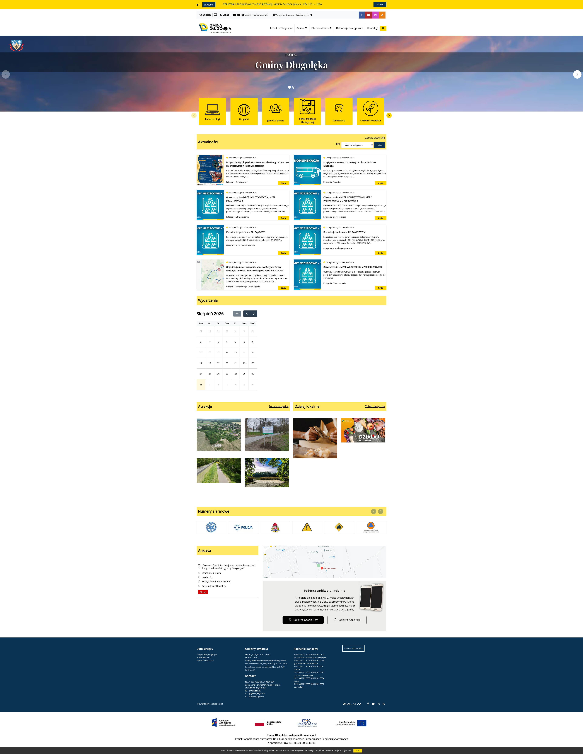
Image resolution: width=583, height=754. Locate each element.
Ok (357, 750)
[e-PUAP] (205, 15)
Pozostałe (337, 182)
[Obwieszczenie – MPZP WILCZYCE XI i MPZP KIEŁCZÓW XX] (307, 274)
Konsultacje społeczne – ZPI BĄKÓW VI (245, 232)
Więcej (380, 4)
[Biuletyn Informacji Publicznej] (215, 15)
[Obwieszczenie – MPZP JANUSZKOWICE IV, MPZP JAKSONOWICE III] (210, 205)
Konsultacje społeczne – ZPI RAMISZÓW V (344, 232)
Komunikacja (241, 286)
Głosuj (203, 592)
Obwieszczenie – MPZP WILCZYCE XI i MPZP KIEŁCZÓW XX (352, 267)
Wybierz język (304, 15)
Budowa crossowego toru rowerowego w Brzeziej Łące (218, 435)
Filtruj (379, 145)
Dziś (237, 313)
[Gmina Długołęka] (214, 31)
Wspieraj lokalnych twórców (315, 438)
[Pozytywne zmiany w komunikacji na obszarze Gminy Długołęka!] (307, 170)
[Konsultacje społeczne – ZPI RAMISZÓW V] (307, 240)
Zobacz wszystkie (375, 137)
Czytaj (283, 183)
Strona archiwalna (354, 649)
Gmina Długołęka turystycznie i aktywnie (267, 473)
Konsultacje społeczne (245, 245)
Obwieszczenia (242, 217)
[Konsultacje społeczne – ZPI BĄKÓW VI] (210, 240)
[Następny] (253, 313)
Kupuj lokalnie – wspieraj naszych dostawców (363, 438)
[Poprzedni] (246, 313)
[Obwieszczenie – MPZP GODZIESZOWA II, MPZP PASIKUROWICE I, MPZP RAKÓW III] (307, 205)
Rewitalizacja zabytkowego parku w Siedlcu (267, 434)
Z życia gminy (241, 182)
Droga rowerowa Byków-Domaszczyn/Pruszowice (218, 473)
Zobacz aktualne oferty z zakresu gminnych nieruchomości (256, 4)
